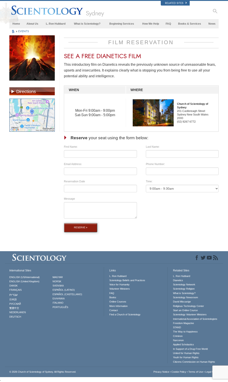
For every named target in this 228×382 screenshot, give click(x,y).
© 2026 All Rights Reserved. (42, 371)
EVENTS (23, 31)
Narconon (178, 340)
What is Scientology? (87, 23)
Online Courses (117, 301)
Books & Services (189, 23)
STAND (177, 327)
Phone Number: (155, 164)
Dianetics (178, 280)
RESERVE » (80, 227)
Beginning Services (121, 23)
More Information (118, 306)
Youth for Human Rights (186, 357)
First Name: (71, 146)
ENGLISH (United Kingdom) (24, 281)
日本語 (13, 299)
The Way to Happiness (185, 331)
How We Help (150, 23)
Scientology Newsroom (185, 297)
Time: (149, 181)
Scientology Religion (184, 288)
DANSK (13, 285)
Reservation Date (74, 181)
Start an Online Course (185, 310)
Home (16, 23)
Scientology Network (184, 284)
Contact (113, 310)
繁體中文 (14, 308)
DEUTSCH (15, 316)
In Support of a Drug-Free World (190, 349)
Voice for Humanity (119, 284)
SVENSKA (58, 285)
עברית (13, 294)
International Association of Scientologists (195, 319)
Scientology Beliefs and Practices (127, 280)
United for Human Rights (186, 353)
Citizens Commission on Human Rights (194, 361)
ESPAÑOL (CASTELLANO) (67, 294)
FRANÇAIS (15, 289)
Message (69, 198)
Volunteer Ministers (119, 288)
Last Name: (153, 146)
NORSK (57, 281)
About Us (32, 23)
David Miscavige (182, 301)
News (212, 23)
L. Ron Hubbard (55, 23)
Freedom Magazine (183, 323)
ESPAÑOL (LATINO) (64, 289)
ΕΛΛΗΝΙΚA (59, 298)
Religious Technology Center (188, 306)
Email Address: (73, 164)
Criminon (178, 336)
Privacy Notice (161, 371)
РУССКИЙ (15, 303)
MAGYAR (58, 277)
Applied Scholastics (183, 344)
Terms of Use (195, 371)
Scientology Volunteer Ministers (190, 314)
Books (112, 297)
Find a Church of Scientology (124, 314)
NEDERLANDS (17, 312)
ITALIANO (58, 302)
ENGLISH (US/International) (24, 277)
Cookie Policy (178, 371)
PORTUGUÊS (60, 307)
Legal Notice (212, 371)
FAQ (168, 23)
